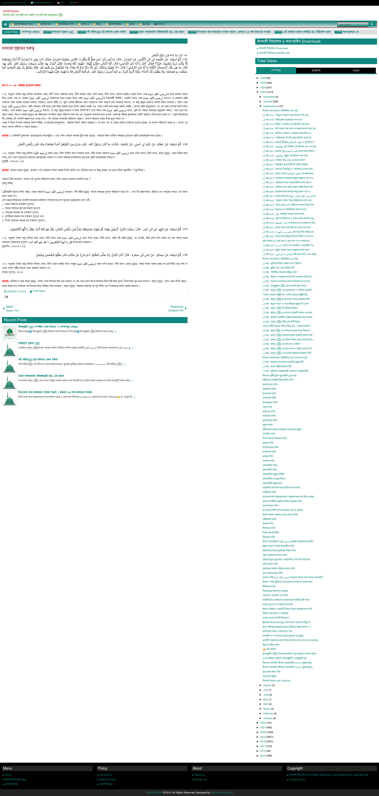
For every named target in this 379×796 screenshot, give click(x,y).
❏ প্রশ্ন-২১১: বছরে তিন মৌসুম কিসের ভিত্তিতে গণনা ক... (289, 236)
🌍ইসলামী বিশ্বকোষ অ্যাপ (41, 2)
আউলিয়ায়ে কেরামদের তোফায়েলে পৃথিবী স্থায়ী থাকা (286, 600)
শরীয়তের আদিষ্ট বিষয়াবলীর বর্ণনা (278, 380)
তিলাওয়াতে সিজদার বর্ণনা (275, 438)
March (267, 709)
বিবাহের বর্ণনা (269, 528)
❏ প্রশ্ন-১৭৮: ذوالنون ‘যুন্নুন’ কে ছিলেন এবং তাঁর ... (286, 155)
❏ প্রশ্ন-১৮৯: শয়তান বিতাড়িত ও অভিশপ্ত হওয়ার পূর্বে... (288, 169)
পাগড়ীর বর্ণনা (269, 434)
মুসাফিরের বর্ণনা (270, 420)
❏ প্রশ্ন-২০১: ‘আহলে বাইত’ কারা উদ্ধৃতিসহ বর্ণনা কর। (287, 200)
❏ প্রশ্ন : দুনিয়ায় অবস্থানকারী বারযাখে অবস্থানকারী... (286, 371)
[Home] (5, 41)
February (268, 713)
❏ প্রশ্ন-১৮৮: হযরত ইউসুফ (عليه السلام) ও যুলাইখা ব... (289, 142)
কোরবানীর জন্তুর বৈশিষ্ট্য (273, 474)
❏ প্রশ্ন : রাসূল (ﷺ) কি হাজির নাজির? (280, 308)
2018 (263, 741)
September (269, 106)
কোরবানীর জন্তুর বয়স (272, 483)
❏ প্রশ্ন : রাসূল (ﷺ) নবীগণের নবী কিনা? (282, 322)
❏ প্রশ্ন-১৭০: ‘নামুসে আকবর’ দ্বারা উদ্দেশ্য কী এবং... (286, 115)
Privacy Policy (108, 779)
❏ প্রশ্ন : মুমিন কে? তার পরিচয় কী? (279, 268)
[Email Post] (5, 297)
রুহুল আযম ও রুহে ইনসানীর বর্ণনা (278, 546)
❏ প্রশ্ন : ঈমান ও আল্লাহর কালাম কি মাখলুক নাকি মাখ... (288, 277)
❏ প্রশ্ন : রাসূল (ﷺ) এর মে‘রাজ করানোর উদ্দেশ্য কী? (287, 353)
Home (8, 775)
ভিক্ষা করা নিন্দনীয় (271, 532)
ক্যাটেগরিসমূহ (11, 784)
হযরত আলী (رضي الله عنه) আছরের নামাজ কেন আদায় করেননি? (293, 577)
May (266, 699)
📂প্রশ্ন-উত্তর (144, 24)
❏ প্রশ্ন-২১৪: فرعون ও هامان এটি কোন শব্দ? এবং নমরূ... (290, 254)
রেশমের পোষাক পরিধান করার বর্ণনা (279, 568)
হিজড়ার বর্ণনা (269, 537)
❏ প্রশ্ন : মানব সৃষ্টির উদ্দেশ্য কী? (277, 366)
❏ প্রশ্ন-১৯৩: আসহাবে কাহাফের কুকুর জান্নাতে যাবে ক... (289, 178)
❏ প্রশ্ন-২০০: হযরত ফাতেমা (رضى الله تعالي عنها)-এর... (290, 196)
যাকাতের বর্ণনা (269, 452)
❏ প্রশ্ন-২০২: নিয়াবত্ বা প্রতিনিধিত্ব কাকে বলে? (285, 209)
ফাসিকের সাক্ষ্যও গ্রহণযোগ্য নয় (277, 631)
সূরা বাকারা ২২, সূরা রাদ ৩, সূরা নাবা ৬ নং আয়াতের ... (287, 241)
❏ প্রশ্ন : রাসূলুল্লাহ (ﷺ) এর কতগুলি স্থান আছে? (285, 286)
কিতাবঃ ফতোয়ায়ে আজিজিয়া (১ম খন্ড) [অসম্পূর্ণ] (285, 357)
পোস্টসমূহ (276, 70)
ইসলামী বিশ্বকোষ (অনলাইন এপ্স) (274, 53)
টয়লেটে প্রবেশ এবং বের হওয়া (276, 681)
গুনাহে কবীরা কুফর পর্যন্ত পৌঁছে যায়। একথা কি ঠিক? (287, 326)
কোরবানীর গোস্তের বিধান (274, 479)
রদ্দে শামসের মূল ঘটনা (273, 573)
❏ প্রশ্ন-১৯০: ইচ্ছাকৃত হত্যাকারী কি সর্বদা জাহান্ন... (286, 164)
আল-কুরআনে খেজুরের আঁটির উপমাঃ (354, 32)
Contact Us (200, 779)
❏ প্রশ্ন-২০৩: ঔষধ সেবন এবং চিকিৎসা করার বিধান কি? (288, 205)
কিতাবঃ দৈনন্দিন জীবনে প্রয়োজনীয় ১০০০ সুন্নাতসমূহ (287, 663)
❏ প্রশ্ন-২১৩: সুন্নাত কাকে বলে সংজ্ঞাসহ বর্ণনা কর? (286, 250)
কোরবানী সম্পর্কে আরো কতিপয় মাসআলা (281, 487)
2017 (263, 746)
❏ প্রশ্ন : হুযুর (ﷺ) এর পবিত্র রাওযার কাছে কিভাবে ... (287, 330)
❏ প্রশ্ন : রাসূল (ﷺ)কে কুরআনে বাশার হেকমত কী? (286, 299)
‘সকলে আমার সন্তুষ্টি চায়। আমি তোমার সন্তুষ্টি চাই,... (286, 295)
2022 (263, 723)
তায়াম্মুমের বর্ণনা (270, 402)
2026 (263, 78)
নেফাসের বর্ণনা (269, 389)
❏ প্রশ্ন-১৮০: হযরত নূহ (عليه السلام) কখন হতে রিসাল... (289, 151)
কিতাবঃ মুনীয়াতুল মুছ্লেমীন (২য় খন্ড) (279, 375)
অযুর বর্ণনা (267, 407)
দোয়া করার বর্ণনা (270, 564)
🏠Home (5, 24)
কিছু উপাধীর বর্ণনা (271, 645)
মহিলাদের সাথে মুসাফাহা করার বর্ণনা (279, 550)
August (267, 685)
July (266, 690)
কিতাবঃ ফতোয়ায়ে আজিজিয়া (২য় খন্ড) (280, 110)
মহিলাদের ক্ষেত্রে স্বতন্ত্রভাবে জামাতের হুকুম (282, 429)
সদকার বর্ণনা (268, 461)
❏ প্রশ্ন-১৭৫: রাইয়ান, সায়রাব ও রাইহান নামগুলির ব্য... (287, 133)
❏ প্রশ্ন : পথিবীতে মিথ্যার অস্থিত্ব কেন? (280, 272)
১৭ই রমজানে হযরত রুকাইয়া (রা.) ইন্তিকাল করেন (301, 32)
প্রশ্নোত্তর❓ (73, 2)
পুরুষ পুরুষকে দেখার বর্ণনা (275, 555)
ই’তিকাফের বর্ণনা (271, 447)
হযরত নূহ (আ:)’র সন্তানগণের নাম (278, 604)
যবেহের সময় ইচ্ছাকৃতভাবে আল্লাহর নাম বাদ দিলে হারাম (288, 497)
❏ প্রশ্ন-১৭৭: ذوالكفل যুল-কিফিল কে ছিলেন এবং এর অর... (290, 146)
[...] (114, 331)
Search (372, 24)
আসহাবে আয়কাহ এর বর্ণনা (275, 595)
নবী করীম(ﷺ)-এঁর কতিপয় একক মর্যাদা (100, 32)
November (269, 97)
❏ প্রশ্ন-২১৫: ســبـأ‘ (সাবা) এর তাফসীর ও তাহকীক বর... (289, 245)
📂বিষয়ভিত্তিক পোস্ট (64, 24)
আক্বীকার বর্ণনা (269, 492)
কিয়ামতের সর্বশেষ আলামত (275, 591)
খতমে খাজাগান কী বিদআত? (276, 618)
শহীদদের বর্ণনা (269, 519)
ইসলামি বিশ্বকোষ (11, 11)
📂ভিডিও (97, 24)
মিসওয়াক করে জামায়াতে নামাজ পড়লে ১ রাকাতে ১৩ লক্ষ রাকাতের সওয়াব (228, 32)
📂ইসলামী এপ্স (44, 24)
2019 (263, 737)
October (268, 101)
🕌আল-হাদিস (269, 649)
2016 (263, 751)
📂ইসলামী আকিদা (113, 24)
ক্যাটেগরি (316, 70)
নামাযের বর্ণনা (269, 411)
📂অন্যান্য (130, 24)
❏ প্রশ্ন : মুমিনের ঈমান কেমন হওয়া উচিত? (282, 263)
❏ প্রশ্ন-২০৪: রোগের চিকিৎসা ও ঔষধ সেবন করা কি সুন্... (289, 218)
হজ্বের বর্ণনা (268, 456)
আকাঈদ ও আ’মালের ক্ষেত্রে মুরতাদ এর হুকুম (283, 636)
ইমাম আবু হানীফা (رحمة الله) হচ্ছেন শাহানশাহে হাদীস (288, 541)
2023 (263, 92)
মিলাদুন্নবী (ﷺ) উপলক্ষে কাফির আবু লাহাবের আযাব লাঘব (289, 654)
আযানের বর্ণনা (269, 416)
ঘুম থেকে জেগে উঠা (271, 671)
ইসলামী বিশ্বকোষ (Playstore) (273, 48)
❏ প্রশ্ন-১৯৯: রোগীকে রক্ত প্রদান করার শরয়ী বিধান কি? (288, 187)
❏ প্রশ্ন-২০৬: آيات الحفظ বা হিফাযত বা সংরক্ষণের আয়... (290, 223)
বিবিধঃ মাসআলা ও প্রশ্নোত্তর (275, 613)
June (266, 695)
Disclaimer (106, 775)
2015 (263, 756)
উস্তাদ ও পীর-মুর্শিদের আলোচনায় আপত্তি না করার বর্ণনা (287, 582)
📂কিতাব (82, 24)
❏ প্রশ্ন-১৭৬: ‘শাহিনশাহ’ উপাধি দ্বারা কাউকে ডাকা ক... (287, 137)
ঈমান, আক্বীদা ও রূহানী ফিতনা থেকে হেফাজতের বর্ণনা (287, 609)
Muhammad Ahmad (222, 792)
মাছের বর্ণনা (268, 523)
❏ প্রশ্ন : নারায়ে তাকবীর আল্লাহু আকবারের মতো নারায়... (288, 317)
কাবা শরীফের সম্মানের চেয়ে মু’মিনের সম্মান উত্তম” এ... (287, 627)
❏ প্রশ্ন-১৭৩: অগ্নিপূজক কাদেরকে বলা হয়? (282, 120)
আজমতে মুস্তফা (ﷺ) (57, 32)
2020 (263, 732)
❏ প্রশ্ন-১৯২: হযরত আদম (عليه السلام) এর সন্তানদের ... (289, 173)
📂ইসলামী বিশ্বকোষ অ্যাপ (22, 24)
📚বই (59, 2)
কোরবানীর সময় (270, 469)
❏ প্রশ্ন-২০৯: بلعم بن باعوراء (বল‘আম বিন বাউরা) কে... (289, 232)
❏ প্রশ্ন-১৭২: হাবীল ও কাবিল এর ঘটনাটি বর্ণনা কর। (286, 124)
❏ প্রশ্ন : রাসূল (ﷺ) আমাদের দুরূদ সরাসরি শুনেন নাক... (288, 335)
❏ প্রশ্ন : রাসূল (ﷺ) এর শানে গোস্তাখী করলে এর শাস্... (288, 312)
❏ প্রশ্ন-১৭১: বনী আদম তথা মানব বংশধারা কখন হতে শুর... (290, 128)
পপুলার (356, 70)
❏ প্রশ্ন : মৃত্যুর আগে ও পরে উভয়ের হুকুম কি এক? (286, 304)
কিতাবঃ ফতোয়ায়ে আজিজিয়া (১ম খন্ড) (280, 259)
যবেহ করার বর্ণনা (270, 505)
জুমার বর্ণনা (268, 425)
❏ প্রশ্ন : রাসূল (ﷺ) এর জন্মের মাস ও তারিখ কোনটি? (287, 290)
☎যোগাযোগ (159, 24)
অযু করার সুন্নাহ (270, 676)
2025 (263, 83)
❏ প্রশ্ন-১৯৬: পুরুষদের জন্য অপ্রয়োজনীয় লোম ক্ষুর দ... (288, 182)
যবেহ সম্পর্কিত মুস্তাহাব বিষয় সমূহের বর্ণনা (282, 501)
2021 (263, 727)
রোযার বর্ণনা (268, 443)
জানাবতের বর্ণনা (270, 384)
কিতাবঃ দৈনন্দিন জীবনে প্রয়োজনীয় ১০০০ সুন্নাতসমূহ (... (289, 667)
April (266, 704)
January (268, 718)
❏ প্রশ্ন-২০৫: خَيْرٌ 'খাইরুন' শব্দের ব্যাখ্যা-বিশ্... (284, 214)
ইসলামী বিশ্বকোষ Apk (15, 779)
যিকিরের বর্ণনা (269, 586)
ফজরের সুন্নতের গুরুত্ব (18, 48)
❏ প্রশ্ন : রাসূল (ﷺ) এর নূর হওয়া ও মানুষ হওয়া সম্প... (288, 348)
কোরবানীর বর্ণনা (270, 465)
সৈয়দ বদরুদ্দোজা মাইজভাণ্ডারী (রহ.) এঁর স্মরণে (155, 32)
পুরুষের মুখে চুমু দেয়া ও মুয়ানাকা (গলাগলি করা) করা (286, 559)
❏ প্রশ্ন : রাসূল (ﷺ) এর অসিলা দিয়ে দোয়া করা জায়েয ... (289, 339)
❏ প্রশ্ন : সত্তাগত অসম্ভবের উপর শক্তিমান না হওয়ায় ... (287, 281)
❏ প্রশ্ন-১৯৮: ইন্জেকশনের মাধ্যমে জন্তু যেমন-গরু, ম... (287, 191)
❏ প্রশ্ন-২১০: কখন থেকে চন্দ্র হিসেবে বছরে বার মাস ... (288, 227)
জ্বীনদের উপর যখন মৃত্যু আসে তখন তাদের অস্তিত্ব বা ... (288, 622)
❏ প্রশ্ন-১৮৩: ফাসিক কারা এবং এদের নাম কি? (284, 160)
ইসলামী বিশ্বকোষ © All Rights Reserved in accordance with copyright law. (328, 775)
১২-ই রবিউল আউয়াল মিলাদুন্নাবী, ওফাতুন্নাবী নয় (285, 658)
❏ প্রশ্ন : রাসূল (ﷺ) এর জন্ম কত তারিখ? (282, 344)
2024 (263, 87)
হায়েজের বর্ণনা (269, 393)
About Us (199, 775)
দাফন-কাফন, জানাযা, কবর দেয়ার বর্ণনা (280, 514)
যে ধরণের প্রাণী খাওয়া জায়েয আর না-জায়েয (283, 510)
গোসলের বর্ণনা (269, 398)
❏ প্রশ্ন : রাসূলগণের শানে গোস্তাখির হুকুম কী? (283, 362)
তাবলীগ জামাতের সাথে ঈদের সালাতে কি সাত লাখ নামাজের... (291, 640)
